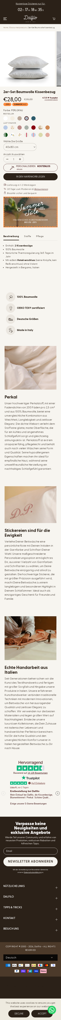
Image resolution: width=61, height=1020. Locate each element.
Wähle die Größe (13, 141)
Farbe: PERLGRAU (13, 110)
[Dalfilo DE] (30, 18)
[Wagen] (54, 18)
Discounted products (18, 28)
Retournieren (41, 189)
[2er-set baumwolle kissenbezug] (27, 59)
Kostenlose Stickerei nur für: (30, 3)
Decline (19, 1013)
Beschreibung (11, 236)
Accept (42, 1013)
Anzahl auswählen (14, 154)
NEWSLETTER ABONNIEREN (30, 861)
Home (5, 28)
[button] (4, 18)
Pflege (40, 236)
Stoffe (27, 236)
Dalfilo (37, 946)
